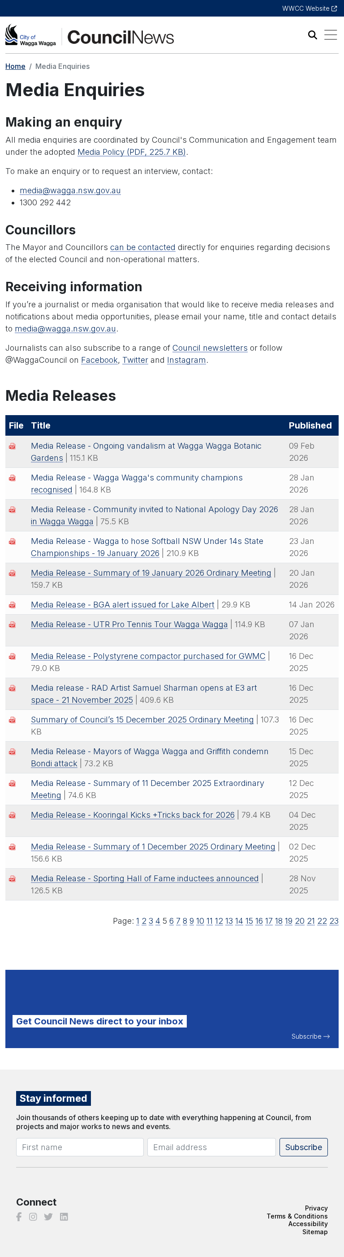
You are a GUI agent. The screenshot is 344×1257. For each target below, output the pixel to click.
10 (200, 921)
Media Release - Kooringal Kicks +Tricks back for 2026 (133, 815)
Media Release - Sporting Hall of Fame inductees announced (145, 878)
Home (15, 66)
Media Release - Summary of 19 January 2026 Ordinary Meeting (151, 573)
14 (239, 921)
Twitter (135, 360)
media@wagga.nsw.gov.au (70, 190)
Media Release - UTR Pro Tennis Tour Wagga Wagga (129, 624)
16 (259, 921)
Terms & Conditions (297, 1216)
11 (209, 921)
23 (334, 921)
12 (219, 921)
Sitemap (315, 1232)
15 (249, 921)
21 (311, 921)
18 (279, 921)
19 (288, 921)
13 (229, 921)
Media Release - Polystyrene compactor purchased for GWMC (148, 656)
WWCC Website (306, 8)
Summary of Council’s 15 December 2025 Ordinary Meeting (142, 719)
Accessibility (308, 1223)
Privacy (316, 1208)
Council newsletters (210, 347)
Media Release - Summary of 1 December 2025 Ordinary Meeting (153, 846)
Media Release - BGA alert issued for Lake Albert (123, 604)
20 (300, 921)
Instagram (186, 360)
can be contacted (143, 247)
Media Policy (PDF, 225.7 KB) (131, 152)
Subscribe (307, 1036)
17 (269, 921)
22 (322, 921)
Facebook (99, 360)
